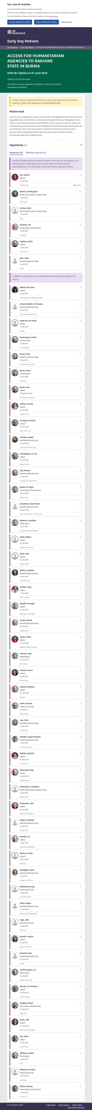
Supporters (16, 152)
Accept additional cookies (19, 22)
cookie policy (53, 16)
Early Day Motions (22, 41)
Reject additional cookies (46, 22)
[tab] (16, 153)
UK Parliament (12, 47)
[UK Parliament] (16, 31)
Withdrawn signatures (36, 153)
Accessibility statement (76, 1108)
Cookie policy (51, 1105)
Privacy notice (77, 1105)
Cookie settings (66, 22)
